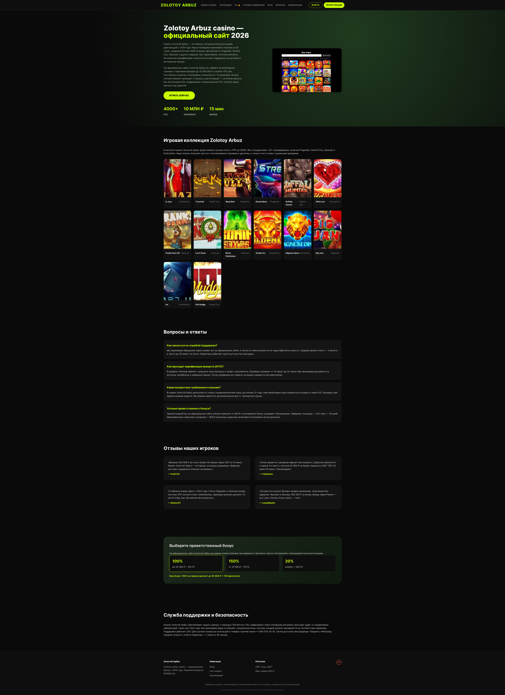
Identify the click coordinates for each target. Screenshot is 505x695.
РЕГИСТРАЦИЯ (334, 5)
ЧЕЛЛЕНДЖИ (225, 5)
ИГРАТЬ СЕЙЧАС (179, 95)
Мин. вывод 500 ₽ (264, 671)
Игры (212, 666)
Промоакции (216, 675)
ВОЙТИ (315, 5)
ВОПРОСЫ (280, 5)
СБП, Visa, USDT (263, 666)
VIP (237, 5)
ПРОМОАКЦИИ (295, 5)
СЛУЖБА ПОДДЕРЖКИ (254, 5)
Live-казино (215, 671)
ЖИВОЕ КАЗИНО (208, 5)
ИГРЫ (270, 5)
